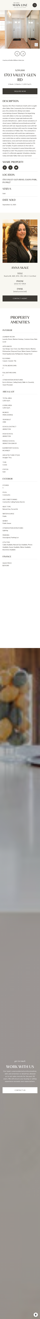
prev (17, 53)
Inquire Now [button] (20, 91)
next (22, 53)
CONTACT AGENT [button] (20, 298)
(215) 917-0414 (20, 284)
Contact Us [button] (20, 1090)
